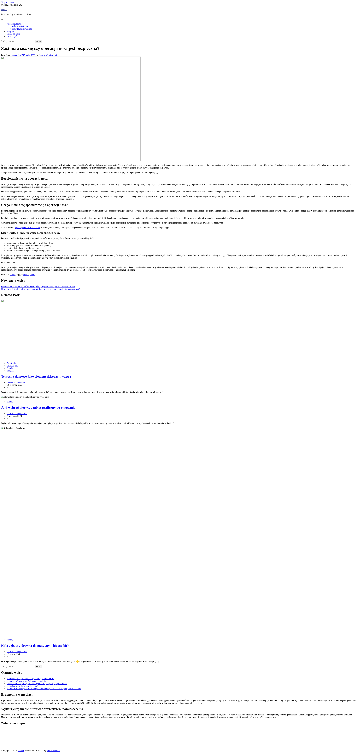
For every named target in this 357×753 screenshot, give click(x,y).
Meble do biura (13, 34)
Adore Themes (53, 750)
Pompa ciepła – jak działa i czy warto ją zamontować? (30, 678)
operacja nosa (29, 274)
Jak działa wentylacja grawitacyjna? (22, 686)
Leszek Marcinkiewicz (49, 55)
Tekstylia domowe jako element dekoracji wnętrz (36, 376)
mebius (4, 9)
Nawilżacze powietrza (22, 29)
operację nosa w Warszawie (27, 227)
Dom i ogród (12, 36)
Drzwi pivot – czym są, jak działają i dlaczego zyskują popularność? (37, 683)
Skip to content (7, 2)
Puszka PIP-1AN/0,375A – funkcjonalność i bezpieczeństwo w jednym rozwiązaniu (44, 688)
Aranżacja (11, 363)
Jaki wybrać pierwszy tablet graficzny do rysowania (38, 407)
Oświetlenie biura (20, 26)
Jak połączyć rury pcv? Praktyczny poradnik (26, 681)
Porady (13, 274)
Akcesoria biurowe (15, 24)
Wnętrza (10, 31)
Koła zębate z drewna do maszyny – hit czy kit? (35, 645)
